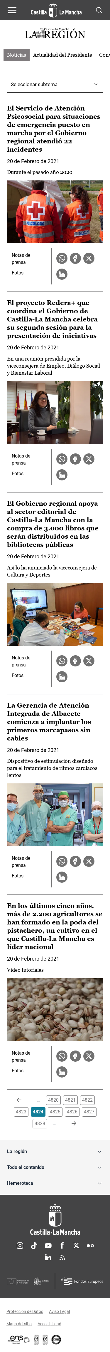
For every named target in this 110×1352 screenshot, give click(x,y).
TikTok (34, 1245)
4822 (87, 1100)
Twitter (76, 1245)
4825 (55, 1112)
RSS (62, 1257)
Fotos (17, 273)
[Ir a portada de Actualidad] (55, 34)
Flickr (90, 1245)
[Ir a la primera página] (24, 1100)
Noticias (16, 55)
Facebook (62, 1245)
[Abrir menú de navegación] (12, 10)
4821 (70, 1100)
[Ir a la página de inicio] (56, 10)
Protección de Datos (24, 1311)
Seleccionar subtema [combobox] (34, 84)
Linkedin (48, 1257)
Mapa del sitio (19, 1323)
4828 (40, 1123)
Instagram (20, 1245)
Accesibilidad (49, 1323)
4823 (21, 1112)
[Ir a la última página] (69, 1123)
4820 (53, 1100)
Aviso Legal (59, 1311)
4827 (89, 1112)
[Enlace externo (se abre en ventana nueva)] (45, 1339)
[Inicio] (55, 1219)
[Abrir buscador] (99, 10)
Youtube (48, 1245)
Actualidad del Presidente (62, 55)
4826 (72, 1112)
